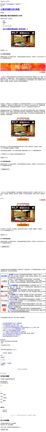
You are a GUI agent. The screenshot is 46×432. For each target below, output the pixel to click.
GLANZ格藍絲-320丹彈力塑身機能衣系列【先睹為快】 (14, 331)
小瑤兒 (1, 342)
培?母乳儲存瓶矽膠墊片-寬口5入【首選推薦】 (12, 323)
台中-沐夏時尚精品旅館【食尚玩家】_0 (15, 29)
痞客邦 (8, 349)
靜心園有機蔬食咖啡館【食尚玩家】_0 (11, 336)
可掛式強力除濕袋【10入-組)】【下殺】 (11, 324)
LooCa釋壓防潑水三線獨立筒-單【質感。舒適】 (13, 326)
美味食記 (10, 352)
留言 (11, 349)
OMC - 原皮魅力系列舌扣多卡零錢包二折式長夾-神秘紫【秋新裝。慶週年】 (19, 333)
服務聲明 (34, 415)
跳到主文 (2, 12)
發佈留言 (2, 364)
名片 (4, 23)
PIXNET (14, 415)
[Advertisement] (23, 92)
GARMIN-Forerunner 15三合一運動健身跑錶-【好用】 (14, 329)
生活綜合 (10, 18)
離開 (7, 429)
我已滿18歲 (3, 429)
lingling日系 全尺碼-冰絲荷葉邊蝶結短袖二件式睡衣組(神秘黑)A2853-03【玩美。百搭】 (21, 327)
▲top (1, 355)
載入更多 (2, 357)
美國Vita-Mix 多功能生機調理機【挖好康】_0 (12, 330)
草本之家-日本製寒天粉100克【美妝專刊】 (12, 334)
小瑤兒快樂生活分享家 (10, 9)
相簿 (4, 21)
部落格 (4, 22)
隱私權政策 (30, 415)
